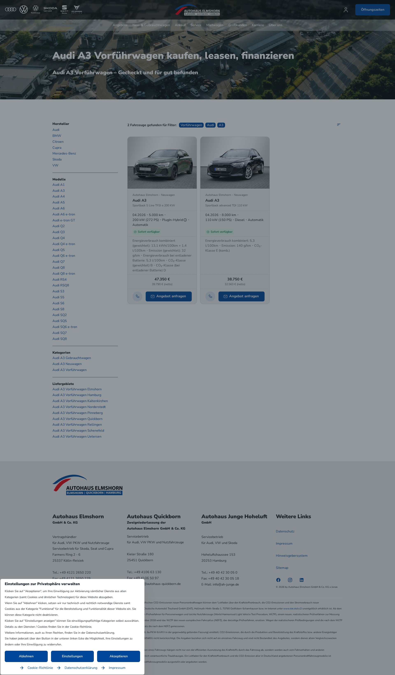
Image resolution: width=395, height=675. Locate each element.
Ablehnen (26, 656)
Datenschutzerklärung (81, 668)
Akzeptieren (119, 656)
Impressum (117, 668)
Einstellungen (72, 656)
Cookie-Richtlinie (40, 668)
